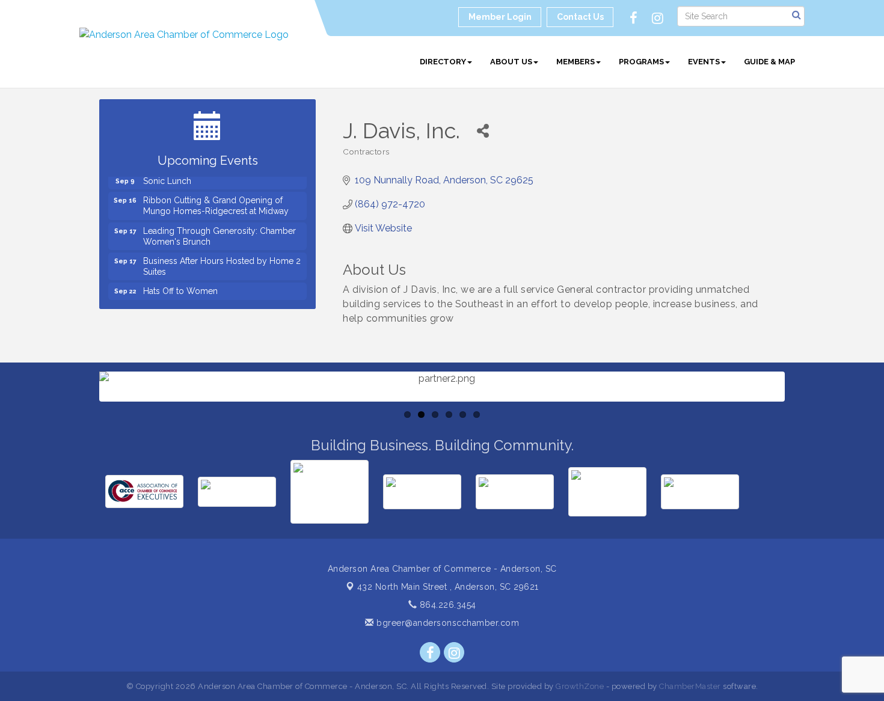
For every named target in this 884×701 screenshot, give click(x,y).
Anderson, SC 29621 (448, 587)
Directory (443, 61)
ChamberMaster (690, 686)
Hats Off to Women (180, 285)
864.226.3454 (446, 605)
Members (575, 61)
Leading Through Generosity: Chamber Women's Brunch (219, 231)
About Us (511, 61)
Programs (641, 61)
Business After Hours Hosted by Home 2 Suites (222, 261)
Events (704, 61)
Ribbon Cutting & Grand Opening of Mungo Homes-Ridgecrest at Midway (216, 200)
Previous (81, 422)
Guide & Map (769, 61)
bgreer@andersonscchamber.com (446, 623)
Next (804, 422)
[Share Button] (482, 130)
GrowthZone (580, 686)
